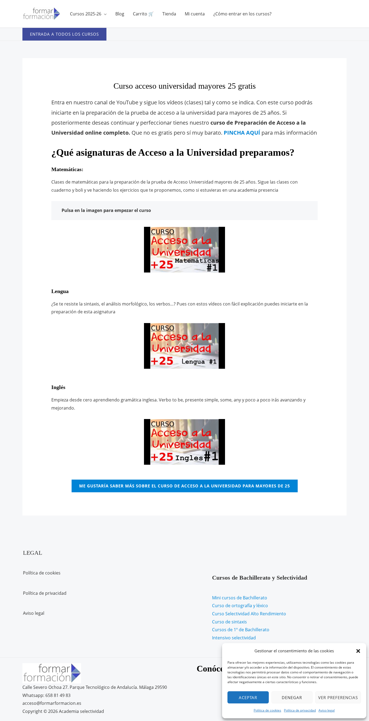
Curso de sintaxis (229, 622)
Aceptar (248, 697)
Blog (119, 14)
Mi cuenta (195, 14)
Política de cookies (267, 710)
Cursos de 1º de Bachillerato (240, 630)
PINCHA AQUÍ (242, 132)
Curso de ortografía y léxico (240, 606)
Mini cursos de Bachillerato (239, 598)
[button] (358, 651)
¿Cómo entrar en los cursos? (242, 14)
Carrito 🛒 (143, 14)
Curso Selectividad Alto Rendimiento (249, 614)
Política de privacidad (300, 710)
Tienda (169, 14)
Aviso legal (326, 710)
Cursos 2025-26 (85, 14)
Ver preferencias (338, 697)
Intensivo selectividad (234, 638)
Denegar (292, 697)
